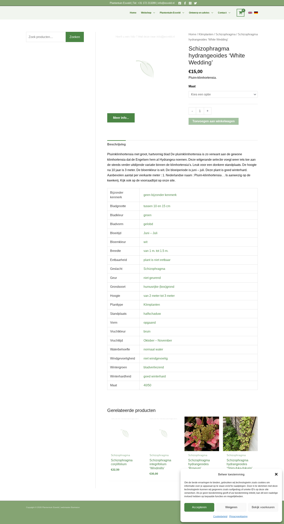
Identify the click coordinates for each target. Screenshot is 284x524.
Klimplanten (206, 34)
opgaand (150, 322)
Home (133, 12)
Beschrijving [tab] (116, 144)
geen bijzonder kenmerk (160, 195)
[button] (276, 474)
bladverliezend (154, 367)
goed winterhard (155, 376)
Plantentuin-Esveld (170, 12)
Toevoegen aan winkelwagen (213, 121)
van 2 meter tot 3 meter (159, 295)
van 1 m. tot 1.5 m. (156, 250)
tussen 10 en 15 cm (157, 206)
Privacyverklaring (238, 516)
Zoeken (75, 37)
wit (145, 242)
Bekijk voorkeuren (263, 507)
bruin (147, 331)
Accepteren (199, 507)
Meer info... (121, 117)
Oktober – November (158, 340)
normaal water (153, 349)
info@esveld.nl (166, 3)
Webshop (146, 12)
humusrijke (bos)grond (159, 286)
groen (147, 215)
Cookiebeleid (220, 516)
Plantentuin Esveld (121, 3)
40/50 (147, 385)
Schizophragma (226, 34)
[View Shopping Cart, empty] (240, 13)
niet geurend (152, 277)
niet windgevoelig (156, 358)
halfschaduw (152, 313)
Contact (222, 12)
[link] (250, 13)
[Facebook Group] (185, 3)
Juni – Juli (150, 233)
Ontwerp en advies (199, 12)
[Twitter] (195, 3)
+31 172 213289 (147, 3)
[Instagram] (190, 3)
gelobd (148, 224)
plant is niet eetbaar (157, 260)
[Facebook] (179, 3)
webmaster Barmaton (70, 507)
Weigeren (231, 507)
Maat (192, 86)
